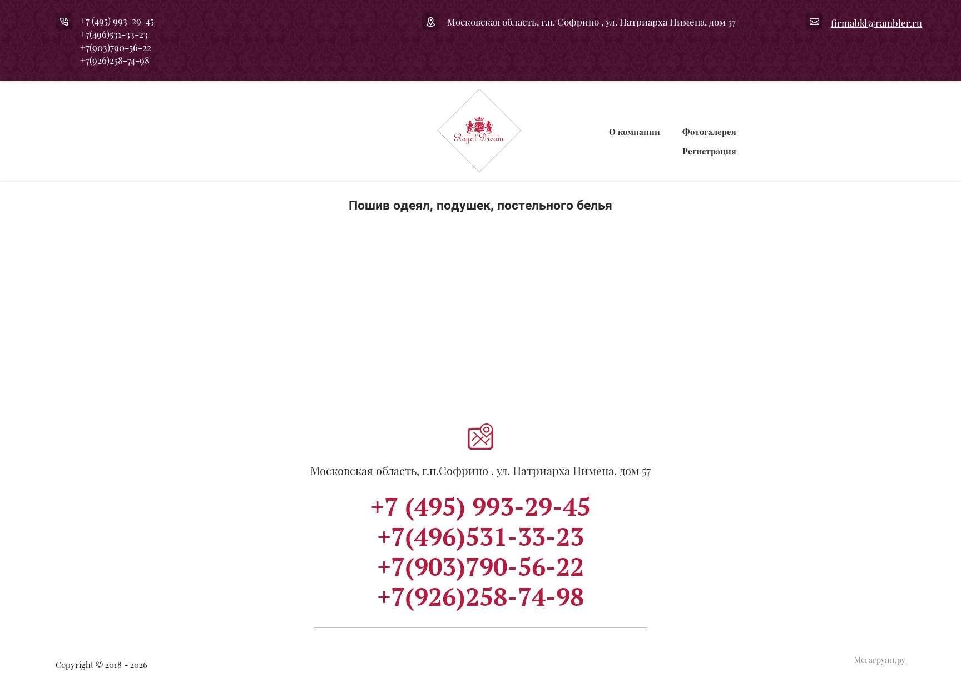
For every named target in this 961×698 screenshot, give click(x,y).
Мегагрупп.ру (879, 660)
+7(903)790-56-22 (115, 47)
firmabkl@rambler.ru (876, 23)
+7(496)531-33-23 (114, 34)
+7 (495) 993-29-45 (117, 20)
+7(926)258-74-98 (115, 60)
